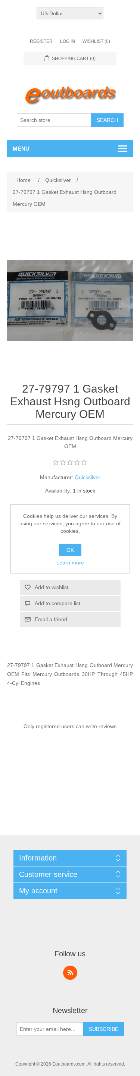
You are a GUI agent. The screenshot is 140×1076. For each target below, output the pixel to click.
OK (70, 550)
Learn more (70, 563)
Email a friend (51, 619)
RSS (70, 973)
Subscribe (103, 1029)
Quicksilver (87, 477)
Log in (67, 41)
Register (41, 41)
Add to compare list (57, 603)
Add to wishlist (51, 587)
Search (107, 120)
